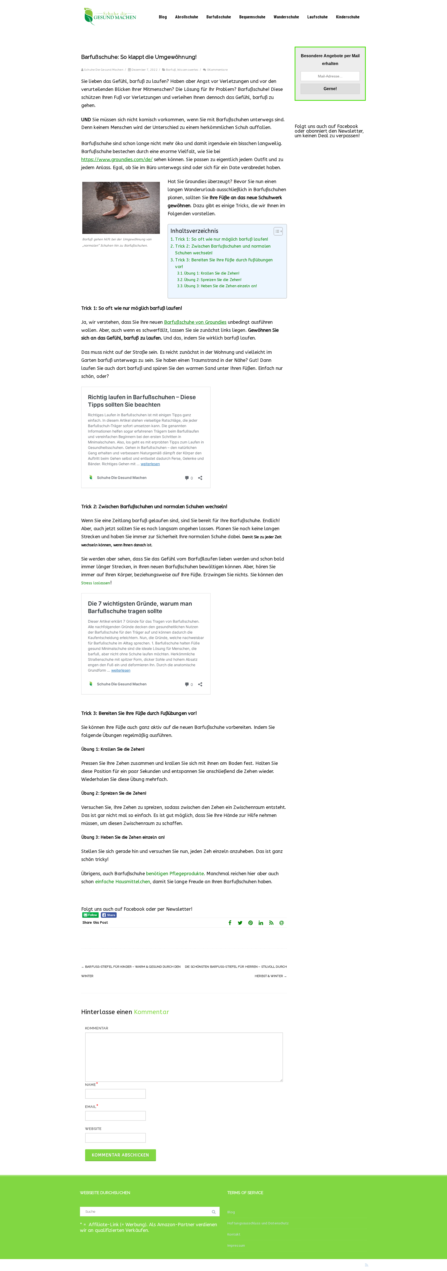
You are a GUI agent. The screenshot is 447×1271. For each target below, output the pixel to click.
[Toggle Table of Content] (275, 231)
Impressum (236, 1245)
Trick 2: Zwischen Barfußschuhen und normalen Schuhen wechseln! (222, 249)
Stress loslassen (95, 583)
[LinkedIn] (261, 922)
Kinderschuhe (348, 17)
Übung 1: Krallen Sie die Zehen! (211, 273)
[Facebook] (230, 922)
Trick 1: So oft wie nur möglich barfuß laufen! (221, 239)
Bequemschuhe (252, 17)
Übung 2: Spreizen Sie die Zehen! (212, 280)
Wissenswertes (187, 69)
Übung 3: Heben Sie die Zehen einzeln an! (220, 286)
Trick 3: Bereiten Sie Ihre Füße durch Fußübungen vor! (224, 263)
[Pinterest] (250, 922)
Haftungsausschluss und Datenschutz (258, 1223)
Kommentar (96, 1028)
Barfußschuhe (218, 17)
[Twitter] (240, 922)
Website (93, 1128)
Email (90, 1106)
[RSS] (271, 922)
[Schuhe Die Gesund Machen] (112, 31)
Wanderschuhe (286, 17)
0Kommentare (217, 69)
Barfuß (171, 69)
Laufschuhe (317, 17)
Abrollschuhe (186, 17)
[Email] (282, 922)
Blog (163, 17)
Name (90, 1084)
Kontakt (233, 1234)
